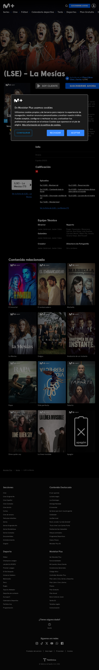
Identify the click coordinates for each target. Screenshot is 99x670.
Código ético (54, 571)
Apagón (70, 454)
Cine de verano (8, 515)
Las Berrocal (54, 518)
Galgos (40, 356)
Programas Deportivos (57, 536)
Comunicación (55, 608)
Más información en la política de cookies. (41, 125)
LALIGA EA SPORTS (9, 564)
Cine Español (7, 500)
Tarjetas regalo (55, 604)
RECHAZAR (55, 133)
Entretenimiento (9, 540)
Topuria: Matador (9, 590)
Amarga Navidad (55, 504)
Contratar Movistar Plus (58, 575)
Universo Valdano (9, 575)
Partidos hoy (7, 604)
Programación (8, 608)
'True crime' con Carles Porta (60, 525)
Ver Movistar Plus (55, 557)
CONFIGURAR (23, 133)
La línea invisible (44, 454)
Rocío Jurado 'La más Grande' (60, 522)
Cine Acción (7, 507)
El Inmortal (13, 307)
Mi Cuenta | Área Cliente (58, 564)
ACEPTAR (75, 133)
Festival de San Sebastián (58, 529)
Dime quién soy (15, 454)
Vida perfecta (43, 405)
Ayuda (49, 628)
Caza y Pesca (54, 540)
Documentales (8, 536)
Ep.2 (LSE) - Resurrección (79, 185)
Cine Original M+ (9, 496)
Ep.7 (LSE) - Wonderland (49, 202)
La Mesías (12, 356)
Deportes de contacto (10, 593)
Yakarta (70, 405)
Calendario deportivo (43, 12)
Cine (15, 12)
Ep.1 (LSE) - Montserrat (49, 185)
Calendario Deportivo (10, 600)
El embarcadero (44, 307)
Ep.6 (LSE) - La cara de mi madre (82, 196)
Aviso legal (48, 651)
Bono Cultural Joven (57, 597)
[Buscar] (66, 6)
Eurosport (6, 597)
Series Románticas (9, 529)
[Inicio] (9, 5)
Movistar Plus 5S (55, 544)
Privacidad (59, 651)
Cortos (5, 511)
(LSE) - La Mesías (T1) (20, 185)
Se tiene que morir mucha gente (61, 511)
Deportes (71, 12)
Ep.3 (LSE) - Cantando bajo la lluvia (51, 190)
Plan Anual (53, 593)
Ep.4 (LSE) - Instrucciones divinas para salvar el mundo (82, 190)
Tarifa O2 (53, 600)
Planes (52, 586)
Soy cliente (50, 85)
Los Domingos (54, 500)
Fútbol (24, 12)
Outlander (53, 515)
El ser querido (54, 493)
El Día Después (8, 571)
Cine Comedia (8, 504)
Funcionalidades (55, 561)
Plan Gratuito (87, 12)
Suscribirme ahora (79, 6)
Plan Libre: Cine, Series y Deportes (61, 579)
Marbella (70, 307)
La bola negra (54, 496)
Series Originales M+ (10, 525)
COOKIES (70, 651)
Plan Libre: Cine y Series (58, 582)
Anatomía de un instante (77, 356)
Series (6, 12)
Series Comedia (8, 533)
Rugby (5, 586)
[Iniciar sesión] (94, 6)
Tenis (60, 12)
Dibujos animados (56, 533)
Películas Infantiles (9, 518)
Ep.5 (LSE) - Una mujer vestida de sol (53, 197)
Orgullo (5, 544)
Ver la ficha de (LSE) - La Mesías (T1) (54, 208)
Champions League (9, 561)
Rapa (11, 405)
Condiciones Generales (58, 568)
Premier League (8, 568)
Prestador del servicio (34, 651)
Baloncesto (7, 579)
